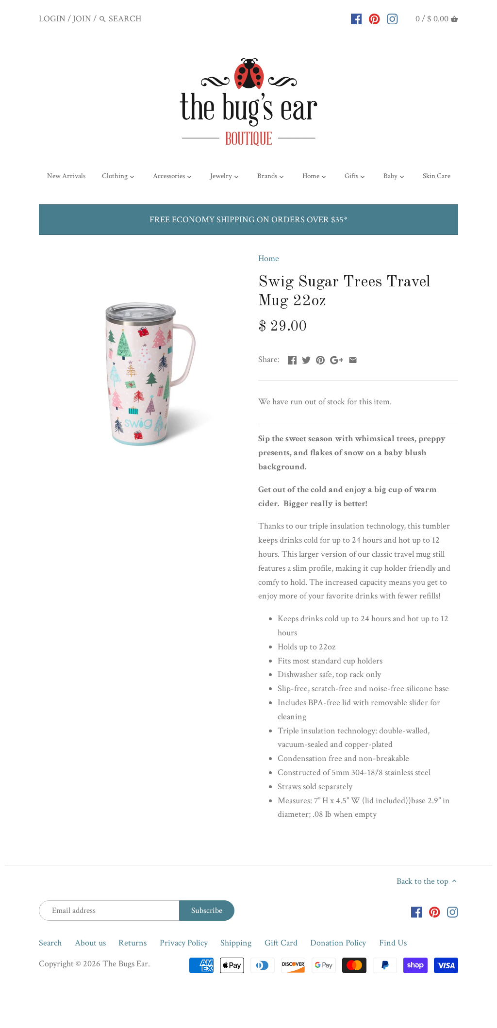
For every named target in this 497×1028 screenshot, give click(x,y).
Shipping (235, 942)
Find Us (393, 942)
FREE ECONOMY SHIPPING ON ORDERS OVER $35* (248, 219)
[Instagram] (392, 18)
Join (82, 18)
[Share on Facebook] (292, 358)
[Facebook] (356, 18)
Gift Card (281, 942)
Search (50, 942)
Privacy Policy (184, 942)
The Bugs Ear (125, 963)
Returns (132, 942)
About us (90, 942)
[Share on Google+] (336, 358)
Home (268, 258)
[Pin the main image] (320, 358)
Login (52, 18)
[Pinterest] (374, 18)
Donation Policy (338, 942)
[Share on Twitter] (306, 358)
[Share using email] (352, 358)
